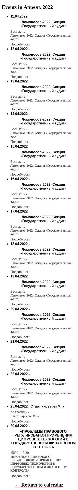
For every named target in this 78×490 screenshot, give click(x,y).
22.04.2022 (19, 374)
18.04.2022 (19, 244)
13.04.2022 (19, 81)
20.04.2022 (19, 309)
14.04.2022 (19, 114)
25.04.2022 (19, 406)
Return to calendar (42, 485)
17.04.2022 (19, 211)
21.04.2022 (19, 341)
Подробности (20, 44)
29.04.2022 (19, 426)
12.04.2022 (19, 49)
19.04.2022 (19, 276)
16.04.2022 (19, 179)
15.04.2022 (19, 146)
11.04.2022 (19, 16)
